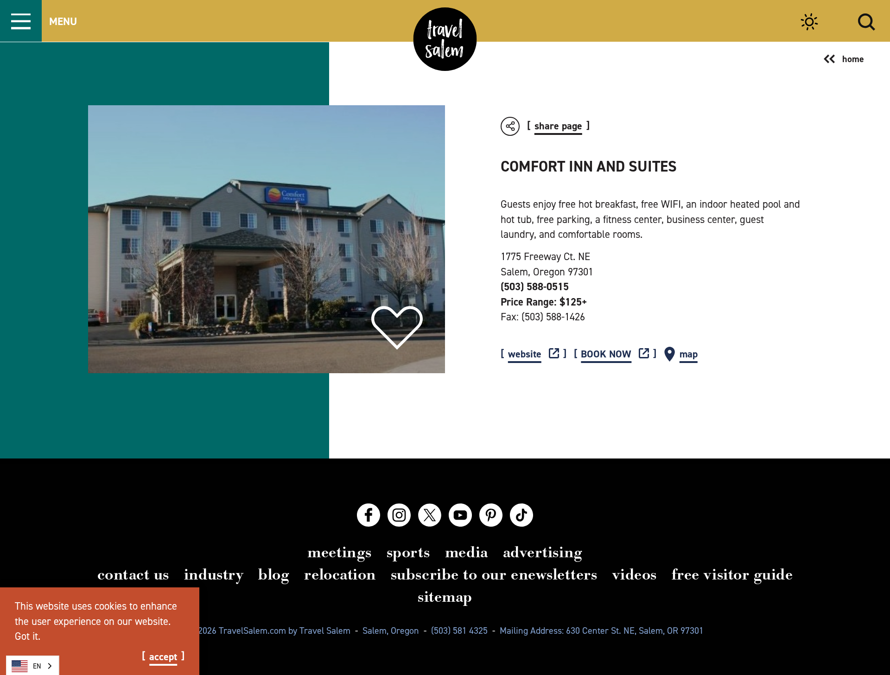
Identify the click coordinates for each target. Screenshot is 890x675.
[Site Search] (866, 20)
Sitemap (445, 596)
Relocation (339, 574)
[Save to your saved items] (397, 328)
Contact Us (133, 574)
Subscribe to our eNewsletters (494, 574)
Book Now (606, 354)
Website (524, 354)
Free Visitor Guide (732, 574)
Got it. (27, 636)
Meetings (339, 552)
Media (466, 552)
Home (853, 58)
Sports (408, 552)
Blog (273, 574)
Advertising (543, 552)
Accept (163, 656)
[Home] (445, 39)
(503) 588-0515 (535, 286)
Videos (634, 574)
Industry (213, 574)
